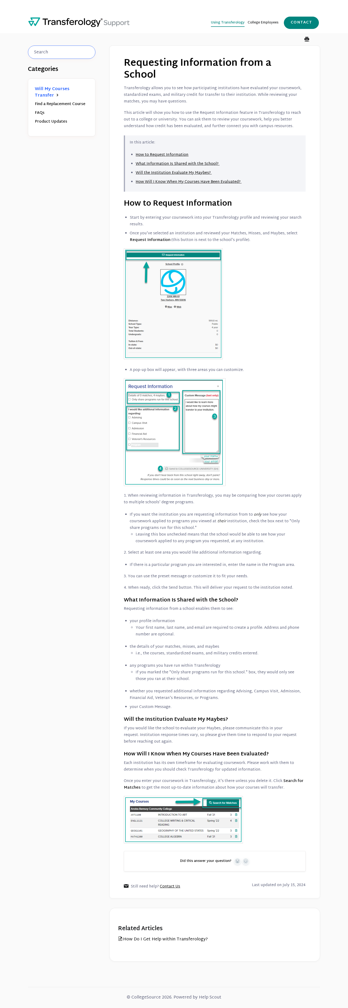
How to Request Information (162, 155)
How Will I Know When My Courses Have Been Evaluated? (188, 182)
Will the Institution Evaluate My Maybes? (174, 173)
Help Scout (210, 997)
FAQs (40, 113)
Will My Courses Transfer (52, 92)
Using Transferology (228, 23)
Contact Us (170, 886)
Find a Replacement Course (60, 104)
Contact (301, 22)
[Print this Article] (306, 40)
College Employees (263, 23)
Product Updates (51, 121)
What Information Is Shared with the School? (177, 164)
